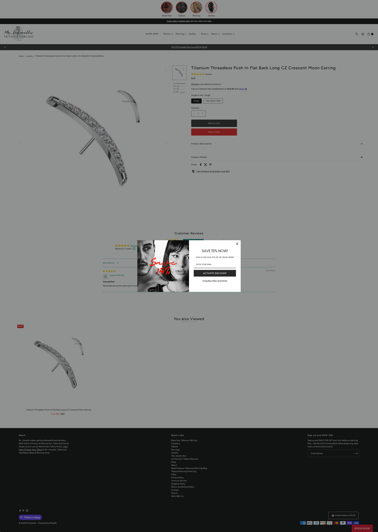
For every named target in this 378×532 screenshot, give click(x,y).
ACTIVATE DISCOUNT (215, 273)
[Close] (237, 243)
